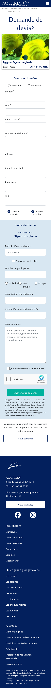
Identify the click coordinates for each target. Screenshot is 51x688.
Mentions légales (14, 631)
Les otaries (11, 616)
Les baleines (12, 581)
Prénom (9, 91)
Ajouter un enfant (38, 213)
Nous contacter (25, 438)
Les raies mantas (14, 587)
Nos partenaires (14, 664)
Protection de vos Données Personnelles (19, 656)
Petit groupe (26, 285)
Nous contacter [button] (25, 504)
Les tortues (11, 593)
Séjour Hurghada (31, 8)
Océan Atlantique (14, 537)
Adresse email (12, 119)
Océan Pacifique (14, 543)
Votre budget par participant (19, 293)
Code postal (11, 181)
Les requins (11, 576)
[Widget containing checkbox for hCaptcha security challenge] (25, 379)
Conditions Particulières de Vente (22, 637)
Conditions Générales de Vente (21, 643)
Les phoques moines (16, 604)
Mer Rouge (11, 531)
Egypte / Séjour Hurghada (17, 62)
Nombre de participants (17, 268)
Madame (16, 85)
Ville (7, 195)
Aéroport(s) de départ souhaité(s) (21, 309)
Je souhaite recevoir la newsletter (27, 368)
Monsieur (36, 85)
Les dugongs (12, 610)
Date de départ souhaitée (18, 245)
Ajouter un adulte (14, 213)
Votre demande (13, 324)
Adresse (9, 154)
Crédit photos (12, 649)
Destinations (15, 8)
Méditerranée (13, 560)
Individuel (14, 283)
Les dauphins (12, 599)
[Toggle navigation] (47, 3)
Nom (8, 105)
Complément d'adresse (16, 168)
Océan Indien (12, 549)
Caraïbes (10, 554)
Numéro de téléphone (16, 133)
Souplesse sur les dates (27, 261)
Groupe (42, 283)
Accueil (5, 8)
